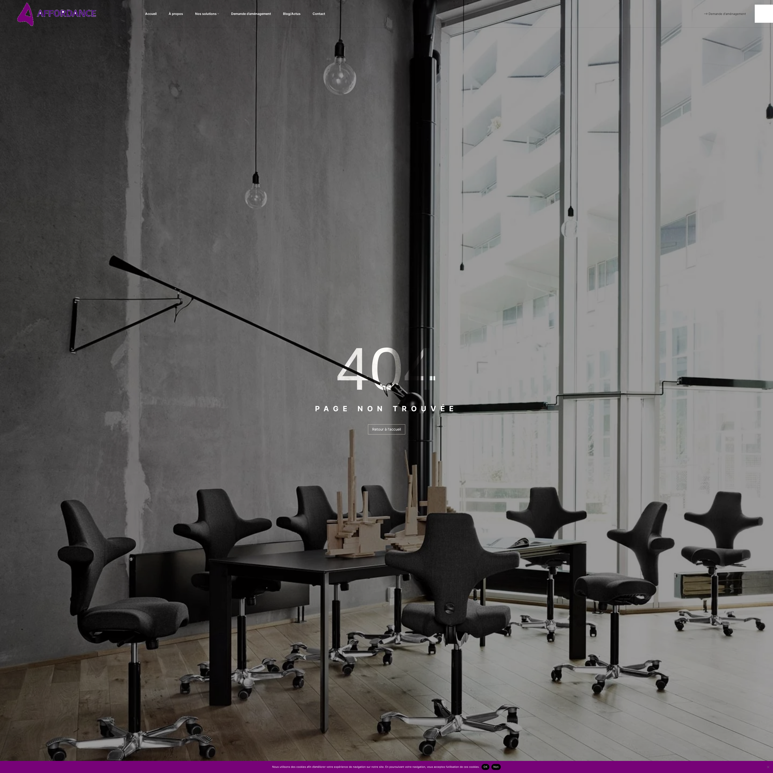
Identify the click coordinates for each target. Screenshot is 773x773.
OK (485, 766)
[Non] (768, 767)
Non (496, 766)
